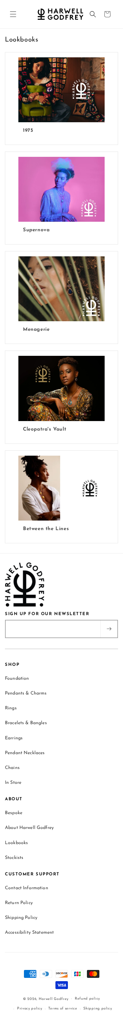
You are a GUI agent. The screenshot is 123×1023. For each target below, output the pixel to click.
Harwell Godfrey (54, 999)
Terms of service (62, 1008)
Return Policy (19, 902)
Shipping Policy (21, 917)
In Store (13, 782)
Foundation (17, 678)
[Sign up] (108, 629)
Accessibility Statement (29, 932)
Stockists (14, 857)
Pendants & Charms (26, 693)
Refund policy (87, 999)
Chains (12, 767)
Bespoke (13, 812)
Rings (11, 708)
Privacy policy (29, 1008)
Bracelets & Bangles (26, 723)
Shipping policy (97, 1008)
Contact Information (26, 888)
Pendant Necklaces (25, 753)
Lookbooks (16, 842)
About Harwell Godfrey (29, 827)
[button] (13, 14)
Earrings (14, 738)
